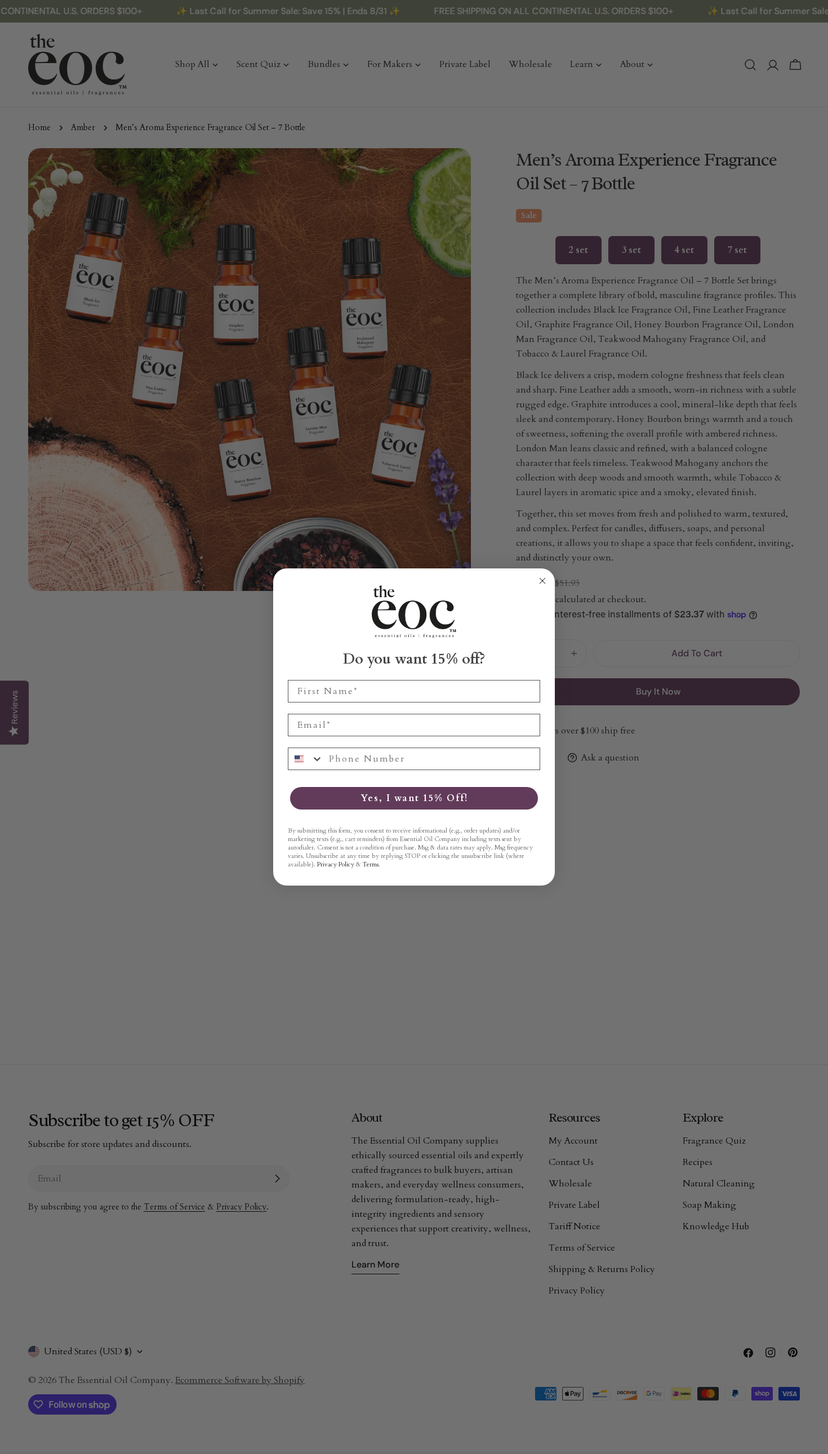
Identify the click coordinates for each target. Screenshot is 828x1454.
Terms (371, 864)
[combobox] (305, 759)
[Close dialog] (542, 581)
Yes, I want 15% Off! (414, 798)
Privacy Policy (335, 864)
